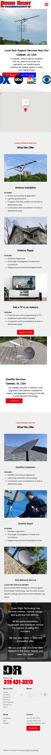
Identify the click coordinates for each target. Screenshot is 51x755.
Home (5, 692)
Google (6, 723)
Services (6, 695)
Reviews (6, 700)
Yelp (4, 721)
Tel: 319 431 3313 (33, 718)
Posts (5, 707)
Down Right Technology (30, 750)
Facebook (7, 718)
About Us (6, 697)
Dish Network (8, 702)
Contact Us (7, 705)
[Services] (22, 695)
